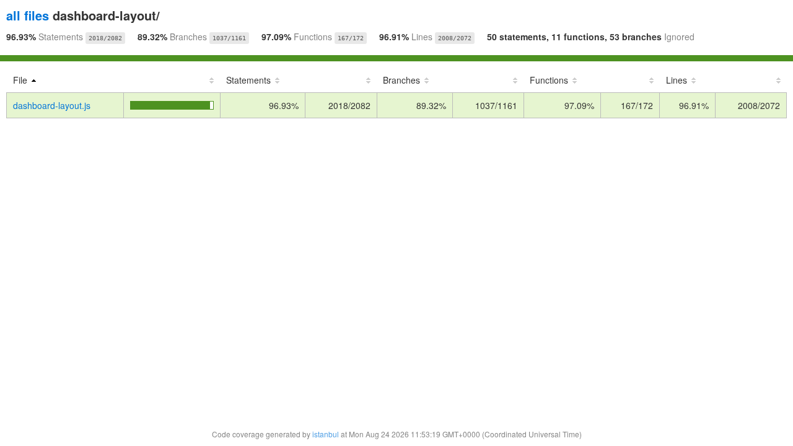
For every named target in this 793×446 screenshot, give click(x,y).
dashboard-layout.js (51, 105)
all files (27, 15)
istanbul (325, 434)
